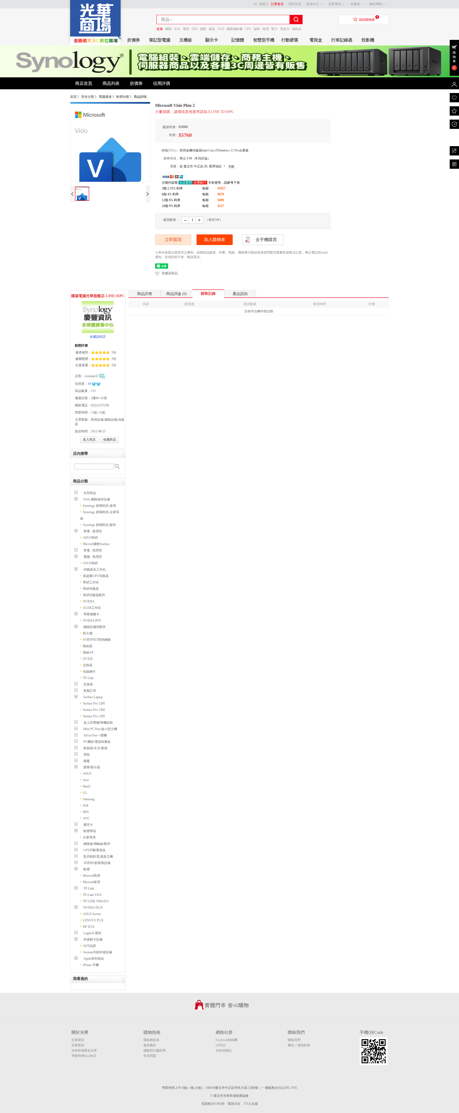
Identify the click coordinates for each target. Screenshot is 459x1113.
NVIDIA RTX (92, 620)
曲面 (212, 29)
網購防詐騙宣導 (154, 1050)
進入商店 (89, 439)
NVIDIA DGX (93, 907)
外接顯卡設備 (93, 939)
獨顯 (168, 29)
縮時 (257, 29)
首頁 (73, 97)
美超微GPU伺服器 (96, 576)
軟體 (86, 869)
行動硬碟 (289, 40)
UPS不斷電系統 (94, 850)
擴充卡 (88, 825)
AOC (86, 818)
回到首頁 (294, 4)
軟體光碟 (122, 97)
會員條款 (149, 1045)
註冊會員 (277, 4)
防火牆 (87, 633)
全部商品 (89, 493)
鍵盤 (86, 761)
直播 (159, 29)
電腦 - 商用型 (92, 557)
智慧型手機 (263, 40)
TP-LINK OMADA (96, 901)
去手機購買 (266, 239)
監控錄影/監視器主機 (98, 856)
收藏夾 (355, 4)
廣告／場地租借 (299, 1045)
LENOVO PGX (93, 920)
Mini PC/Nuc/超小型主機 (100, 729)
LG (85, 793)
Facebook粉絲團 (226, 1040)
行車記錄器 (341, 40)
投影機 (368, 40)
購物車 (454, 57)
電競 (186, 29)
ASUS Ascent (92, 914)
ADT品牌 (89, 946)
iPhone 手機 (91, 965)
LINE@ (221, 1045)
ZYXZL (88, 659)
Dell (85, 805)
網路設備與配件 (94, 627)
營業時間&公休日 (83, 1056)
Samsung (89, 799)
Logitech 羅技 (92, 933)
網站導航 (375, 4)
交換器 (87, 665)
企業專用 (89, 837)
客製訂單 (89, 691)
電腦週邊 (105, 97)
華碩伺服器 (91, 589)
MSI (86, 812)
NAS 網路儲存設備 (96, 499)
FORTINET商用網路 (97, 640)
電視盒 (315, 40)
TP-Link (88, 678)
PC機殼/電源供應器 (96, 742)
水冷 (177, 29)
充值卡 (285, 29)
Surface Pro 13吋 (94, 710)
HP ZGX (89, 927)
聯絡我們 (294, 1040)
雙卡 (274, 29)
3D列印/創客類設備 (96, 863)
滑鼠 (86, 754)
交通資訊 (77, 1040)
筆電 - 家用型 (92, 531)
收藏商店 (109, 439)
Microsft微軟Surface (96, 544)
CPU (248, 29)
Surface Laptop (93, 697)
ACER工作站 (92, 608)
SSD (195, 29)
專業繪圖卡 (91, 614)
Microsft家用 (91, 882)
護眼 (203, 29)
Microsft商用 (91, 876)
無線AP (88, 652)
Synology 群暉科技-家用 (99, 506)
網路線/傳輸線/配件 (96, 844)
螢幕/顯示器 (91, 767)
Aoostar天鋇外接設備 (97, 952)
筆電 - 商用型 (92, 550)
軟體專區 (89, 831)
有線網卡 (89, 671)
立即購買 (173, 239)
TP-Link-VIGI (92, 895)
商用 (265, 29)
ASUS (87, 773)
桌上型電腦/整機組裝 (98, 722)
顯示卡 (211, 40)
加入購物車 (214, 239)
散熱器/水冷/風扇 (95, 748)
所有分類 (87, 97)
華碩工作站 (91, 582)
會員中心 (312, 4)
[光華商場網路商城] (95, 44)
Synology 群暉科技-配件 (99, 525)
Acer (86, 780)
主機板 (185, 40)
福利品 (296, 29)
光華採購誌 (224, 1050)
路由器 (87, 646)
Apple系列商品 (93, 958)
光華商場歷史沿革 (84, 1050)
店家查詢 (77, 1045)
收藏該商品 (170, 273)
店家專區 (334, 4)
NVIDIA (89, 601)
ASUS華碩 (90, 537)
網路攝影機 (235, 29)
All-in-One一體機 (95, 735)
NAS (221, 29)
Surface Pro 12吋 (94, 703)
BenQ (86, 786)
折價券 (133, 40)
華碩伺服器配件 (94, 595)
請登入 (264, 4)
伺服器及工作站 (94, 569)
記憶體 (237, 40)
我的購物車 (367, 20)
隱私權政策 (151, 1040)
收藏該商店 (98, 337)
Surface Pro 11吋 (94, 716)
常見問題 (149, 1056)
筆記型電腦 (159, 40)
